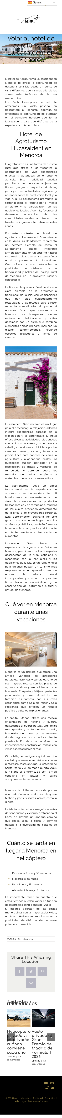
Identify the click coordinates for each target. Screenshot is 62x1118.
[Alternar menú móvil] (55, 29)
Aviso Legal (20, 1101)
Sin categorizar (26, 939)
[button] (11, 1037)
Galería (18, 1023)
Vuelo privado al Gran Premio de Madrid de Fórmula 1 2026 (42, 1012)
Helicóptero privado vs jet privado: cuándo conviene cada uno (18, 1012)
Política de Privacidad (44, 1098)
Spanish (37, 2)
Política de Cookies (38, 1101)
